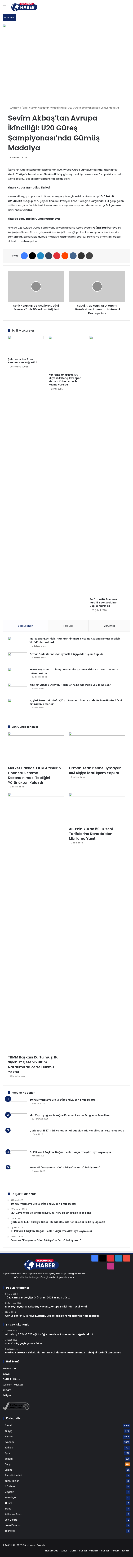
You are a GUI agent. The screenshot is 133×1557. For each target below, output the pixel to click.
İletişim (7, 1395)
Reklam (7, 1390)
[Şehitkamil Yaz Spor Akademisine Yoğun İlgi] (25, 346)
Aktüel (8, 1503)
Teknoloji (10, 1531)
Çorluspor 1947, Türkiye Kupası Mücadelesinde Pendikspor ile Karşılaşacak (77, 1130)
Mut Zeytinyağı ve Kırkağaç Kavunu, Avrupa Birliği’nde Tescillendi (70, 1115)
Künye (6, 1374)
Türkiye (9, 1447)
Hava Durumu (12, 1525)
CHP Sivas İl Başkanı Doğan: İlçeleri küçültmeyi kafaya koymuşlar (70, 1152)
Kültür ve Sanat (14, 1514)
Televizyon (11, 1497)
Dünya (8, 1464)
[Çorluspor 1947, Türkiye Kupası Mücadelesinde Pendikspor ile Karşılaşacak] (17, 1138)
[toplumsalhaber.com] (26, 6)
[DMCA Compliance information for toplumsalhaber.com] (16, 1409)
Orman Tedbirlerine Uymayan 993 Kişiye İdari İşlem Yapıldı (66, 654)
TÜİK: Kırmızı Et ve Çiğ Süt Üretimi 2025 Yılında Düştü (62, 1099)
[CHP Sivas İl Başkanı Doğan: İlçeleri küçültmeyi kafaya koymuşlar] (17, 1156)
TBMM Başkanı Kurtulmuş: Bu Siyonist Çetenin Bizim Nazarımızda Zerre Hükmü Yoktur (33, 1064)
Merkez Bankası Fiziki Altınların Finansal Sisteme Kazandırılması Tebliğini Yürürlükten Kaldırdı (34, 775)
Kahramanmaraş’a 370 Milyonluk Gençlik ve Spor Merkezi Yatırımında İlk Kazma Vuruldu (65, 379)
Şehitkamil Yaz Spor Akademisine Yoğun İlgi (22, 360)
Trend (8, 1508)
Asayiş (8, 1431)
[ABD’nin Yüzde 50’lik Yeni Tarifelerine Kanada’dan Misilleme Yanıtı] (17, 689)
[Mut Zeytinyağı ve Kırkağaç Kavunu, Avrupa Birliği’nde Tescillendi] (17, 1119)
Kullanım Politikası (13, 1384)
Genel (8, 1425)
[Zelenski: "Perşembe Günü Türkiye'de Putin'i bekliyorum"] (17, 1172)
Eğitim (8, 1470)
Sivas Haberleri (13, 1475)
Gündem (10, 1486)
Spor (25, 107)
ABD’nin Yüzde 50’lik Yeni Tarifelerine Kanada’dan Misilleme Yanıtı (71, 685)
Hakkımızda (9, 1368)
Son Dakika (11, 1519)
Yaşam (9, 1458)
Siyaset (9, 1436)
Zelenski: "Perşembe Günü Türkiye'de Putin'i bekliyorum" (65, 1167)
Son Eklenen (25, 626)
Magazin (9, 1492)
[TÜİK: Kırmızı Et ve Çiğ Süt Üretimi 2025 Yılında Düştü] (17, 1104)
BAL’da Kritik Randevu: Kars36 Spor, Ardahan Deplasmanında (104, 603)
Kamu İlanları (12, 1481)
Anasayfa (15, 107)
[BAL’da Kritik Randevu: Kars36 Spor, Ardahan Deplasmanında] (107, 466)
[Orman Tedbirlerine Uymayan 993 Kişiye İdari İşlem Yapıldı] (17, 658)
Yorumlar (109, 626)
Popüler (68, 626)
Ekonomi (9, 1442)
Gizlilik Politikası (11, 1379)
